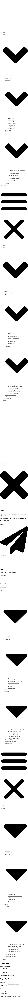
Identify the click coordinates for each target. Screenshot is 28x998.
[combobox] (6, 464)
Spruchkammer (11, 126)
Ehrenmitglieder (9, 78)
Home (4, 30)
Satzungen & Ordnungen (10, 180)
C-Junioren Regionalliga (13, 178)
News (4, 32)
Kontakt (4, 185)
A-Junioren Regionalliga (13, 173)
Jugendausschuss (11, 120)
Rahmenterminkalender (10, 182)
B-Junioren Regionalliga (13, 175)
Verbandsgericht (11, 128)
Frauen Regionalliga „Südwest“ (15, 172)
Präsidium (7, 76)
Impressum (2, 580)
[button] (14, 215)
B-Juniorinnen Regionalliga (14, 177)
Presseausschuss (11, 125)
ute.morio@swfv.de (4, 991)
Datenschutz (3, 583)
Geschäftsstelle (8, 183)
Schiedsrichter (8, 130)
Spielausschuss (11, 118)
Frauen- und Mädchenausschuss (15, 121)
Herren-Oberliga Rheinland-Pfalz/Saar (16, 170)
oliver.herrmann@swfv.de (13, 984)
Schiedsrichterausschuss (13, 123)
